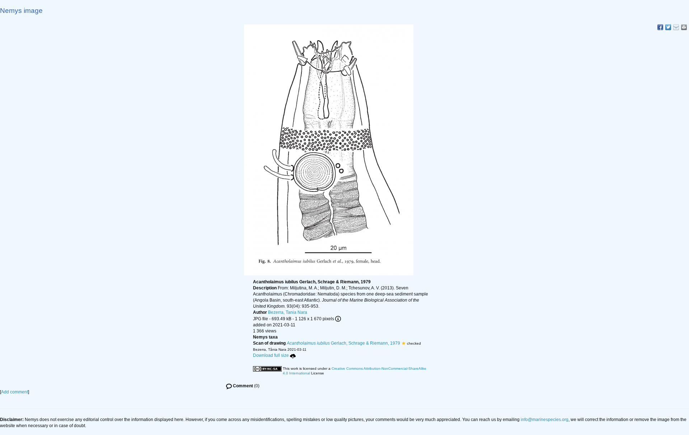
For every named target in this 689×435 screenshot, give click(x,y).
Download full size (271, 355)
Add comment (14, 391)
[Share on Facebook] (660, 27)
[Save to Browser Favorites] (676, 27)
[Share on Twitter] (668, 27)
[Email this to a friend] (684, 27)
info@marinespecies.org (544, 419)
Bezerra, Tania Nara (287, 312)
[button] (403, 343)
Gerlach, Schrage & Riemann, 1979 (343, 343)
